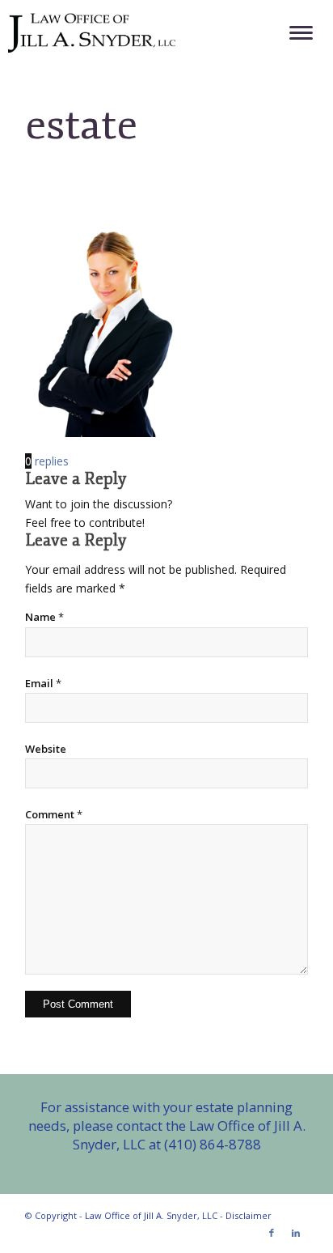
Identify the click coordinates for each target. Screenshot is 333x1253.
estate (81, 124)
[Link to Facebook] (271, 1233)
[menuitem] (293, 32)
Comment (53, 814)
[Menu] (293, 32)
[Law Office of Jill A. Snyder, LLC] (134, 32)
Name (44, 617)
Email (43, 683)
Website (45, 748)
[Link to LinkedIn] (296, 1233)
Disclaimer (249, 1215)
